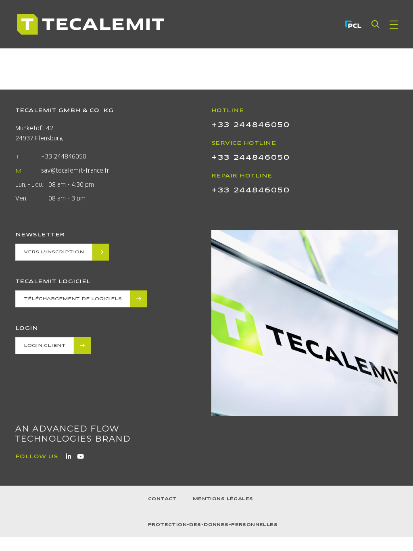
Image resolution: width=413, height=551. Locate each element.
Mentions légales (223, 498)
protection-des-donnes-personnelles (212, 524)
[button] (375, 24)
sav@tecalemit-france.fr (75, 170)
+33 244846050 (63, 156)
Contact (162, 498)
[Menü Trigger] (394, 24)
